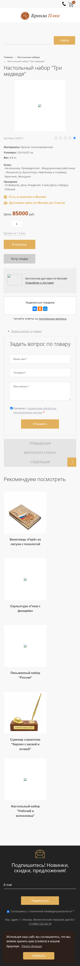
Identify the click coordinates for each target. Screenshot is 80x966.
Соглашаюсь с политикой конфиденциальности (42, 911)
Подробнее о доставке (39, 282)
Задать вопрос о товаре (26, 331)
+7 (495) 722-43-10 (40, 923)
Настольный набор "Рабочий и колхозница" (25, 811)
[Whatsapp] (46, 2)
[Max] (51, 2)
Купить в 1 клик (14, 233)
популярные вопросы (53, 318)
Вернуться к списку (40, 453)
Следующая (40, 462)
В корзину (19, 244)
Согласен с (34, 410)
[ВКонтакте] (35, 308)
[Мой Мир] (45, 308)
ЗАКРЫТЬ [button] (38, 955)
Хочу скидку (19, 259)
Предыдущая (40, 443)
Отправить (40, 423)
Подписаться (40, 900)
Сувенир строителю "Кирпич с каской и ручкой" (25, 744)
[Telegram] (49, 2)
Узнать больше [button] (31, 946)
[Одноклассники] (40, 308)
